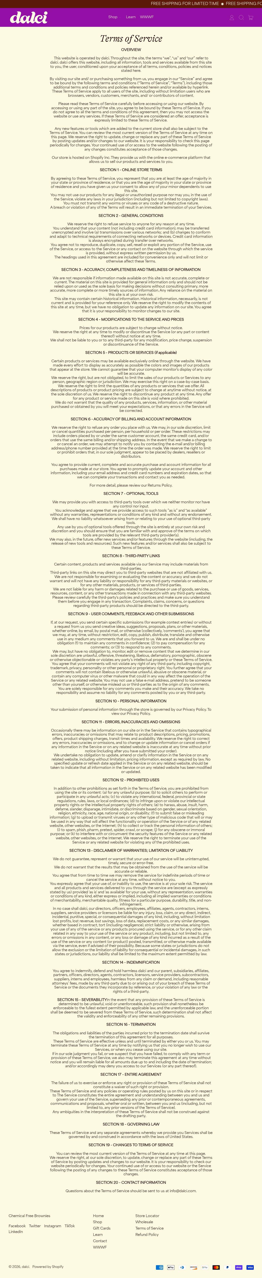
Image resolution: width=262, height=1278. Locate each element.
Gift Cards (101, 1228)
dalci (25, 1267)
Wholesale (144, 1222)
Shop (97, 1222)
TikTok (70, 1226)
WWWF (147, 17)
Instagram (52, 1226)
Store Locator (147, 1216)
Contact (100, 1241)
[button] (241, 17)
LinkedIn (16, 1232)
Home (98, 1216)
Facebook (17, 1226)
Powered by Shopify (47, 1267)
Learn (131, 17)
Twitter (35, 1226)
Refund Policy (147, 1235)
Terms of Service (149, 1228)
